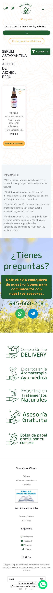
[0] (5, 9)
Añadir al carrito (14, 143)
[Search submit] (26, 33)
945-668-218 (26, 303)
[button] (42, 8)
